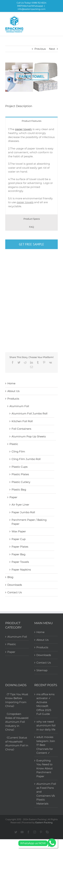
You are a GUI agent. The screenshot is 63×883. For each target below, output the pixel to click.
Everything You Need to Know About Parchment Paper (44, 768)
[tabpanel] (31, 170)
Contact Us (14, 592)
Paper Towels (20, 562)
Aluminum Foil (19, 406)
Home (11, 383)
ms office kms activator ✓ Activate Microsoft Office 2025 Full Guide (45, 704)
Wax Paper (19, 531)
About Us (13, 391)
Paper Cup (19, 539)
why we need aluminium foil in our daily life (45, 725)
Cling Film (18, 451)
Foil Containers (21, 428)
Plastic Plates (20, 474)
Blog (10, 577)
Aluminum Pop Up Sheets (29, 436)
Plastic (13, 444)
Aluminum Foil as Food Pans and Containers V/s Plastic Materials (46, 793)
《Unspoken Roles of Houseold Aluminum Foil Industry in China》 (16, 721)
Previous (40, 48)
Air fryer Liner (20, 504)
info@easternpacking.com (32, 9)
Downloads (14, 584)
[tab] (31, 121)
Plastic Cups (19, 466)
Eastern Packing (43, 822)
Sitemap (41, 670)
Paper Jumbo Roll (23, 512)
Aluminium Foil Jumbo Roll (29, 413)
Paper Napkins (21, 569)
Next (52, 48)
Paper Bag (18, 554)
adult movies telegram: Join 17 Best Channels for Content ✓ (45, 744)
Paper (13, 497)
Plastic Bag (19, 489)
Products (13, 398)
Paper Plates (20, 546)
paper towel (23, 129)
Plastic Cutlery (21, 482)
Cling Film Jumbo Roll (26, 459)
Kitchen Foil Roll (22, 421)
